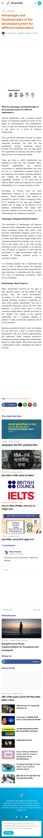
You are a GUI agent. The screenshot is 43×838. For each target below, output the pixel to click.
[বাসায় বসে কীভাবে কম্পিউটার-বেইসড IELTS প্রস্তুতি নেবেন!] (21, 490)
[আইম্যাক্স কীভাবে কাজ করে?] (8, 743)
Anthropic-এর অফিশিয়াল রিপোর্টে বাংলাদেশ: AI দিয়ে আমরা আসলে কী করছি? (28, 718)
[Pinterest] (30, 405)
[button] (2, 3)
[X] (20, 405)
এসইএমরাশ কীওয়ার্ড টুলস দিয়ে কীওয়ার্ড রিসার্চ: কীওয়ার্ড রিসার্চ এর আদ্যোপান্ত (27, 730)
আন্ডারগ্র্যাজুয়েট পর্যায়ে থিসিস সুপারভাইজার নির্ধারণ (20, 445)
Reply (6, 569)
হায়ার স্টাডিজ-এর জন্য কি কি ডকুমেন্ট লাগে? (18, 539)
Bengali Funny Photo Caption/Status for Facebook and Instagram (20, 647)
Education (11, 11)
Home (4, 11)
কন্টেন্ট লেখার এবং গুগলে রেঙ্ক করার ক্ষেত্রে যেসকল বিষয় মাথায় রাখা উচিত (28, 777)
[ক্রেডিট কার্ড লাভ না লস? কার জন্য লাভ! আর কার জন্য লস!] (8, 709)
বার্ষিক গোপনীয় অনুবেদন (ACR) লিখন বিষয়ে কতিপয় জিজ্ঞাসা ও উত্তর (21, 698)
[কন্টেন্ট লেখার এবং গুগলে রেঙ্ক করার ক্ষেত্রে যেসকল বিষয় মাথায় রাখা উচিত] (8, 778)
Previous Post (7, 610)
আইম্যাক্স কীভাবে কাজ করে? (24, 740)
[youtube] (27, 817)
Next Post (36, 610)
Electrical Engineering (22, 398)
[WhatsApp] (25, 405)
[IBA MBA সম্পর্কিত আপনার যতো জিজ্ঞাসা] (21, 459)
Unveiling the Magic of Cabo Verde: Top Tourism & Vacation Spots (28, 766)
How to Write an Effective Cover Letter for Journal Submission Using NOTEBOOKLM (27, 755)
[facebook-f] (16, 817)
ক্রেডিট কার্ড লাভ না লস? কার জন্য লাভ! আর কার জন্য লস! (27, 707)
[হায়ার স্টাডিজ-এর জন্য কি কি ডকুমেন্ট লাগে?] (21, 524)
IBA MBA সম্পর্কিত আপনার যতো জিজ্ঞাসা (18, 475)
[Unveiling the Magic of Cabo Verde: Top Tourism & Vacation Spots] (8, 767)
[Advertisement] (21, 63)
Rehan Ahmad (15, 552)
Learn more (28, 828)
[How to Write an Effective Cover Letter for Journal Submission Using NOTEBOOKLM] (8, 754)
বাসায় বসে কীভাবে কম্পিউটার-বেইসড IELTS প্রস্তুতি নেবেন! (18, 507)
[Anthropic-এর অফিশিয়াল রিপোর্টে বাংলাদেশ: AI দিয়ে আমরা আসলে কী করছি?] (8, 720)
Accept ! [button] (9, 833)
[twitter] (21, 817)
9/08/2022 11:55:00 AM (16, 554)
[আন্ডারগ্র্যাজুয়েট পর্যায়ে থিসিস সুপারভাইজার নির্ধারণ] (21, 429)
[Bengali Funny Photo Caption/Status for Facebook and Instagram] (21, 628)
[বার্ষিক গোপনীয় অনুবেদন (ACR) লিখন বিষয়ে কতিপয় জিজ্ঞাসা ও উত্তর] (21, 681)
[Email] (35, 405)
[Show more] (4, 410)
